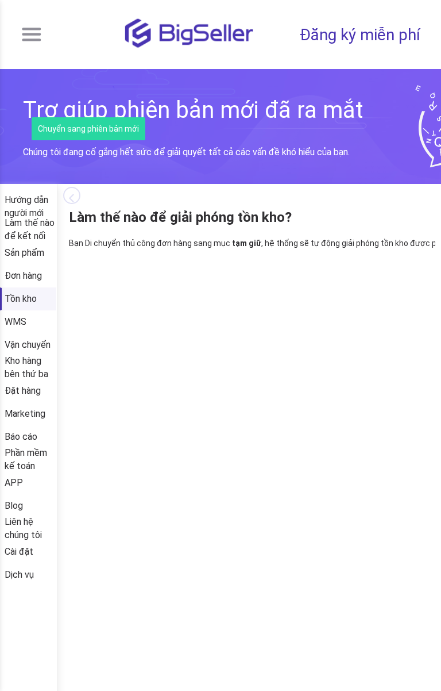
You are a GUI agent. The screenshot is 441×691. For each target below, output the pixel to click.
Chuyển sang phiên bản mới (88, 128)
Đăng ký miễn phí (360, 34)
